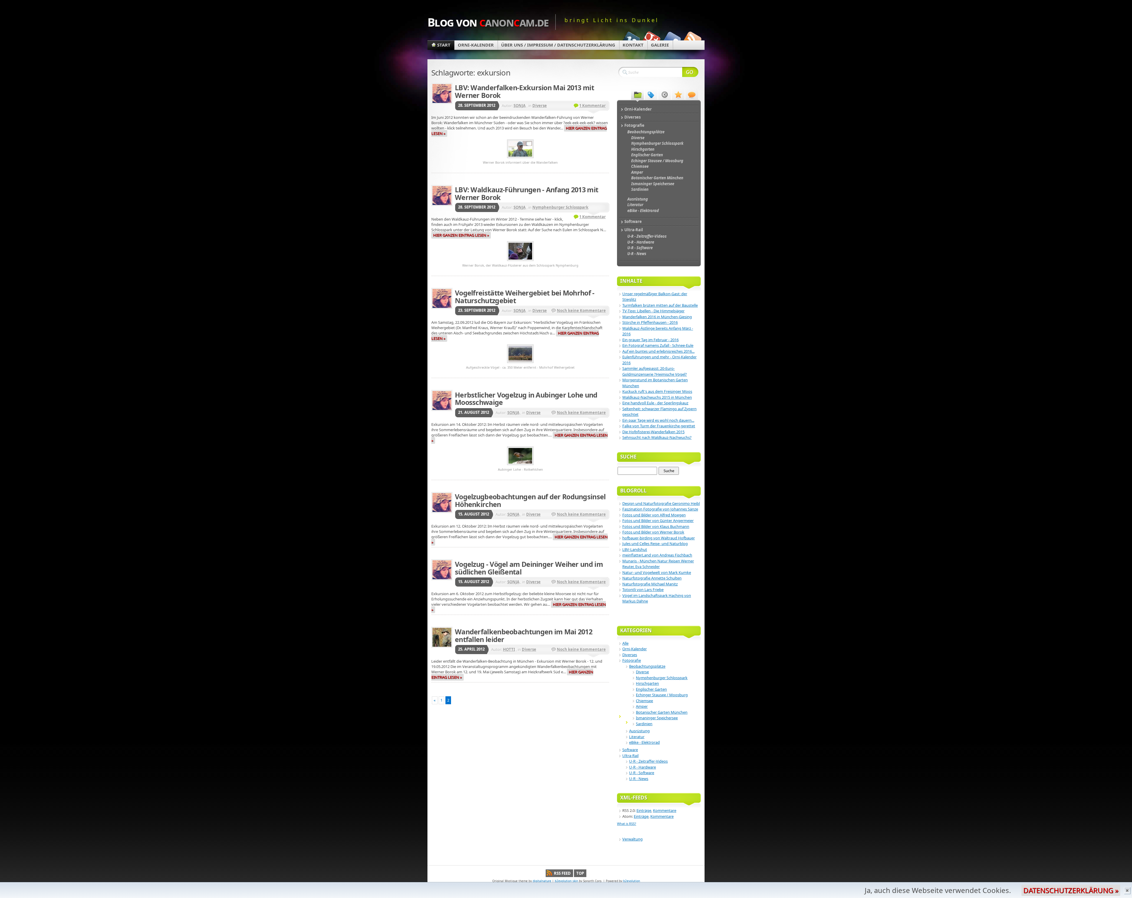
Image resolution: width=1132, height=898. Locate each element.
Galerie (660, 45)
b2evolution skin (566, 881)
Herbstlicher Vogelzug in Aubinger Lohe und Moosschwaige (526, 398)
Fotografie (631, 660)
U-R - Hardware (642, 767)
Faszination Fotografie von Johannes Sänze (660, 509)
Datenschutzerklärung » (1070, 890)
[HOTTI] (442, 637)
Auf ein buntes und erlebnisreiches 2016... (658, 351)
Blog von (488, 22)
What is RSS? (626, 823)
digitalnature (542, 881)
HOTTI (509, 649)
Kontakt (633, 45)
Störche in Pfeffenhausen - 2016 (650, 322)
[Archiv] (664, 94)
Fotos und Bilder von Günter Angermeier (658, 520)
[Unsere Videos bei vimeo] (630, 39)
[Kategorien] (637, 94)
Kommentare (664, 810)
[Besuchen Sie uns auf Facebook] (671, 39)
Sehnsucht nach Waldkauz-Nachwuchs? (657, 437)
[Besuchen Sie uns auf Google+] (650, 39)
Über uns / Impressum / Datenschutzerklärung (558, 45)
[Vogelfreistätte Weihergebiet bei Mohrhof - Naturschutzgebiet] (520, 363)
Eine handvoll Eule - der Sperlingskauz (655, 403)
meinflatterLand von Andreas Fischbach (657, 555)
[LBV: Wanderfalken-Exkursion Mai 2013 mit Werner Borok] (520, 158)
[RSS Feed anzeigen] (692, 39)
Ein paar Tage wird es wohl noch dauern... (658, 420)
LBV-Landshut (634, 549)
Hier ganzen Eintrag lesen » (461, 235)
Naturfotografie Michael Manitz (650, 584)
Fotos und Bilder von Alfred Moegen (654, 515)
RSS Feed (562, 873)
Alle (625, 643)
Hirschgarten (647, 683)
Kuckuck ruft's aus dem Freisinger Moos (657, 391)
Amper (642, 706)
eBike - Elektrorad (644, 742)
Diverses (629, 654)
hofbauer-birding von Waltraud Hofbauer (658, 538)
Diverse (539, 105)
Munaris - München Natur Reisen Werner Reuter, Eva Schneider (658, 563)
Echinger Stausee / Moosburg (662, 694)
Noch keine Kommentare (581, 310)
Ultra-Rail (630, 755)
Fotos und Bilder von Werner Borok (653, 532)
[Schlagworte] (651, 94)
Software (630, 749)
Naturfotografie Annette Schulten (652, 578)
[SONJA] (442, 93)
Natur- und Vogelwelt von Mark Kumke (656, 572)
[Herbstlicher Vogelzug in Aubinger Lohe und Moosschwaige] (520, 465)
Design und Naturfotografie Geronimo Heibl (661, 503)
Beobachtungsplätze (647, 666)
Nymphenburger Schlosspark (560, 207)
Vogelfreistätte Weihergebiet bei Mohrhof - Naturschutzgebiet (525, 296)
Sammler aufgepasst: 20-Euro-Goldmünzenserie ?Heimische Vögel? (654, 371)
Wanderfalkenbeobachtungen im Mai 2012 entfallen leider (523, 635)
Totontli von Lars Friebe (643, 589)
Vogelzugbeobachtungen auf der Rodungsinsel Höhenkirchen (530, 500)
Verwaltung (632, 839)
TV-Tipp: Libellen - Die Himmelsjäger (653, 310)
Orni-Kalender (476, 45)
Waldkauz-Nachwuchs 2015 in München (657, 397)
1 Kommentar (592, 105)
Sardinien (644, 723)
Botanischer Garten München (661, 712)
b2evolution (631, 881)
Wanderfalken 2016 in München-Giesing (657, 316)
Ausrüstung (639, 730)
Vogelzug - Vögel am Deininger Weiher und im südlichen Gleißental (529, 568)
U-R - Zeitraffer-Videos (648, 761)
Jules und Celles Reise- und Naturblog (655, 543)
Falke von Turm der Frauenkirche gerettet (658, 426)
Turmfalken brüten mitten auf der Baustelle (660, 305)
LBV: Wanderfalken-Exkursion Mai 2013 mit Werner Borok (524, 91)
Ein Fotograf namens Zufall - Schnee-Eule (657, 345)
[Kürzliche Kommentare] (691, 94)
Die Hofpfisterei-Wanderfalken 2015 (653, 431)
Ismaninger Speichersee (657, 717)
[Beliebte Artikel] (678, 94)
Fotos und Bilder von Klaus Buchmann (655, 526)
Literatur (636, 736)
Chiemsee (644, 700)
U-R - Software (641, 772)
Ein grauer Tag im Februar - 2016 (650, 339)
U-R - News (638, 778)
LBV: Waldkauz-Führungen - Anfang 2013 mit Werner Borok (526, 193)
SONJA (520, 105)
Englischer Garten (651, 689)
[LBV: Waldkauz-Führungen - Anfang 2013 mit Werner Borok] (520, 261)
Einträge (643, 810)
